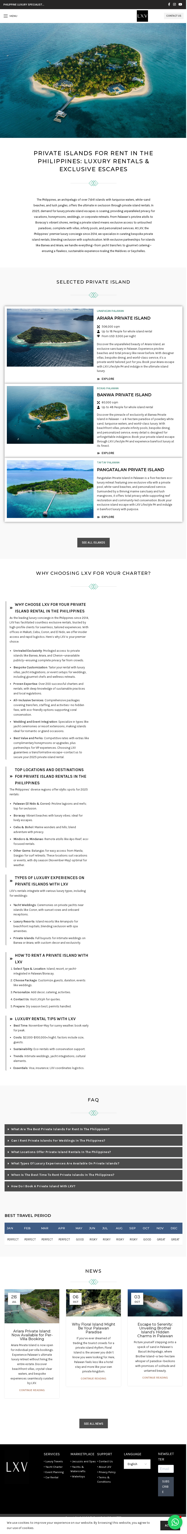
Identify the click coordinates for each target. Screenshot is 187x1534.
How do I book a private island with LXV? (43, 1186)
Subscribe (165, 1487)
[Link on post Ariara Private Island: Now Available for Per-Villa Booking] (32, 1306)
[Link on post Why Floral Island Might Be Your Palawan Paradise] (93, 1302)
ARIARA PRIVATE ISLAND (124, 318)
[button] (93, 1129)
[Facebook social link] (169, 4)
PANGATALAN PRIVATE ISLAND (130, 469)
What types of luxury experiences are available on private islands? (65, 1163)
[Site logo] (142, 16)
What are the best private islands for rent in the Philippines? (60, 1129)
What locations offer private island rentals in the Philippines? (61, 1152)
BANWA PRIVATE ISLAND (124, 394)
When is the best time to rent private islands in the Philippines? (62, 1175)
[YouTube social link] (180, 4)
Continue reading (32, 1390)
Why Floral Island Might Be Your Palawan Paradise (93, 1328)
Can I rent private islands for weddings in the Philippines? (58, 1141)
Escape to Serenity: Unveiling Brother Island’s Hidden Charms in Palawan (155, 1330)
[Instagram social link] (174, 4)
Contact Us (173, 15)
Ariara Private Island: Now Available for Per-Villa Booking (32, 1335)
